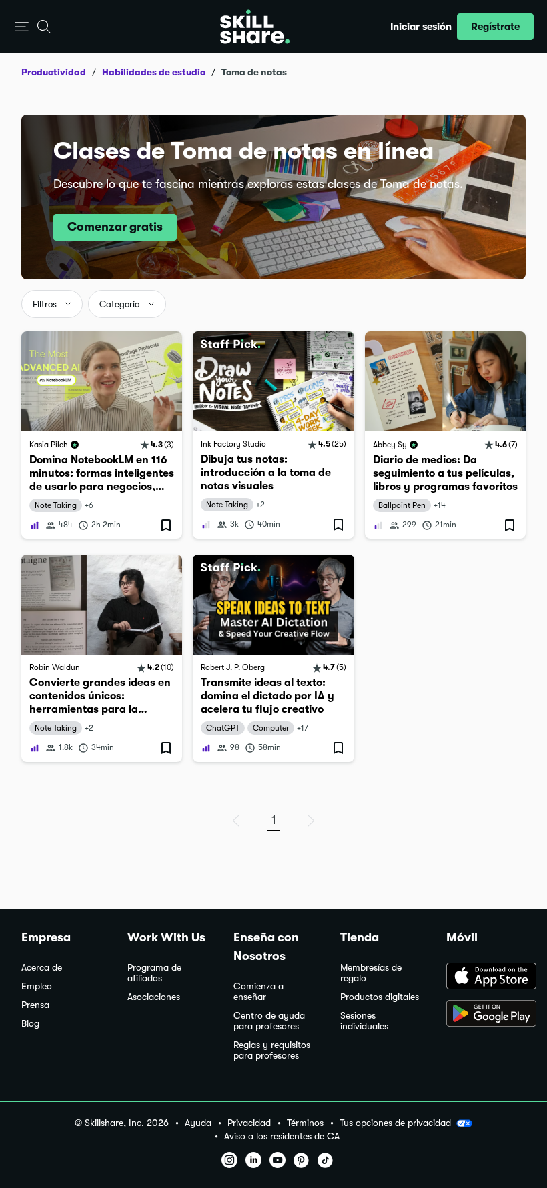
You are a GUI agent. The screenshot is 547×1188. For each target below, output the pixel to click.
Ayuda (198, 1123)
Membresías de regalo (371, 973)
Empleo (36, 986)
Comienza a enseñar (258, 991)
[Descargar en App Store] (486, 977)
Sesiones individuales (364, 1021)
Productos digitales (379, 997)
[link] (101, 435)
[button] (21, 27)
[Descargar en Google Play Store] (486, 1014)
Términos (305, 1123)
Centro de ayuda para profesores (269, 1021)
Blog (30, 1024)
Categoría (119, 304)
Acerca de (41, 968)
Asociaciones (153, 997)
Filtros (45, 304)
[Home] (255, 26)
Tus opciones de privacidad (395, 1122)
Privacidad (249, 1123)
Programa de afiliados (154, 973)
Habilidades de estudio (153, 72)
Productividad (53, 72)
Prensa (35, 1005)
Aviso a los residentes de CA (282, 1136)
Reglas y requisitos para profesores (271, 1050)
